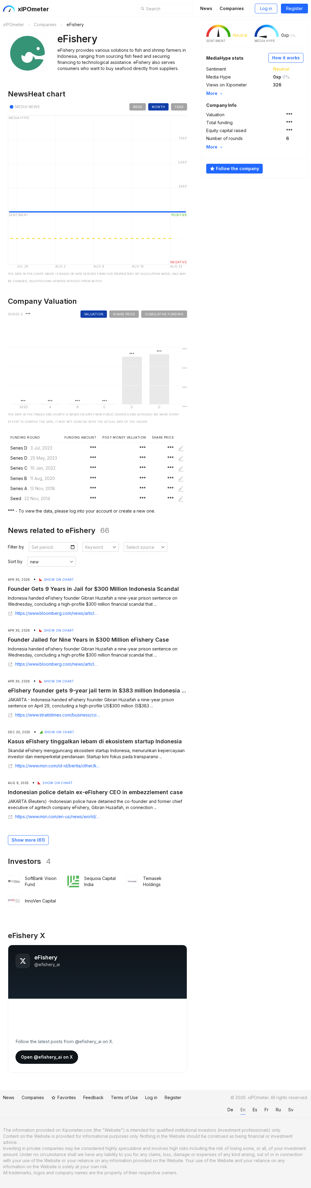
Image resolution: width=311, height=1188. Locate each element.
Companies (232, 8)
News (206, 8)
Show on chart (59, 579)
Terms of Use (124, 1097)
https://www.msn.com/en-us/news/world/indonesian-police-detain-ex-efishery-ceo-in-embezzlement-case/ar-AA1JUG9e (57, 816)
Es (255, 1109)
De (230, 1109)
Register (294, 8)
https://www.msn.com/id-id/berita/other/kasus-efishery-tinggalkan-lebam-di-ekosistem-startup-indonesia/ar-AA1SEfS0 (57, 765)
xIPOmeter (33, 9)
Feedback (93, 1097)
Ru (278, 1109)
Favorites (66, 1097)
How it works (286, 57)
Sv (290, 1109)
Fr (266, 1109)
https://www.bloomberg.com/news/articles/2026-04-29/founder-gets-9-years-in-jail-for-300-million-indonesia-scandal (57, 664)
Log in (266, 8)
